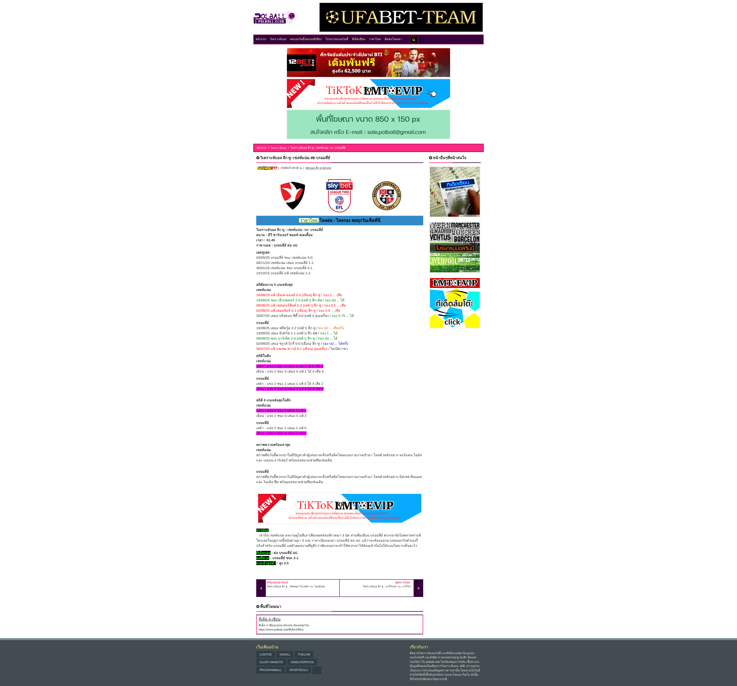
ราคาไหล (375, 39)
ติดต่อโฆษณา (393, 39)
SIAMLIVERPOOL (302, 662)
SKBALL (284, 654)
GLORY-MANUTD (271, 662)
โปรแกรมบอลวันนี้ (336, 39)
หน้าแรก (261, 39)
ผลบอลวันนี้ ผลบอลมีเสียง (305, 39)
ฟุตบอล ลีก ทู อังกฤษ (318, 167)
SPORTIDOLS (298, 670)
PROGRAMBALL (270, 670)
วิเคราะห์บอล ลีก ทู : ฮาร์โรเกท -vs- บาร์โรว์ (387, 586)
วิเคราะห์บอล (278, 39)
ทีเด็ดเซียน (358, 39)
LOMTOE (265, 654)
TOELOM (304, 654)
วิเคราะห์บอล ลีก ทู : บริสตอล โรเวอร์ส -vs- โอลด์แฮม (296, 586)
